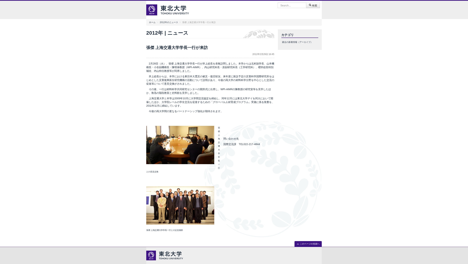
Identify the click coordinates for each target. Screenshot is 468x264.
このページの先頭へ (309, 244)
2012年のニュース (169, 22)
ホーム (152, 22)
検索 (314, 5)
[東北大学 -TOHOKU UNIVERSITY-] (174, 9)
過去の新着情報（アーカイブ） (297, 42)
